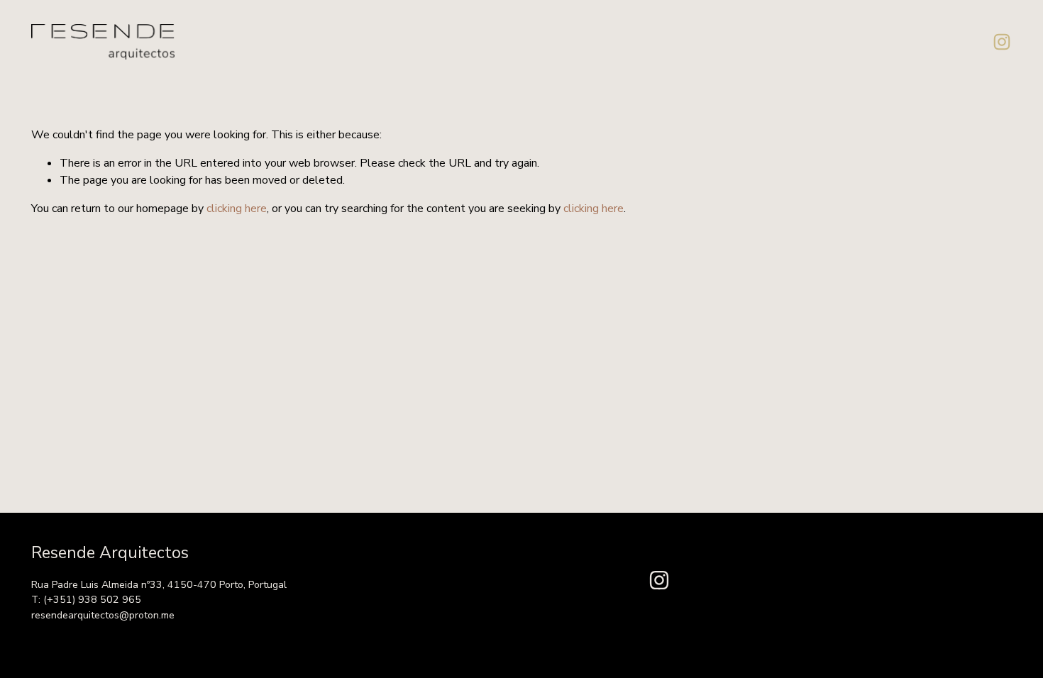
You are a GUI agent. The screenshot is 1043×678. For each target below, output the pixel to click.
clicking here (236, 208)
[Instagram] (1002, 42)
